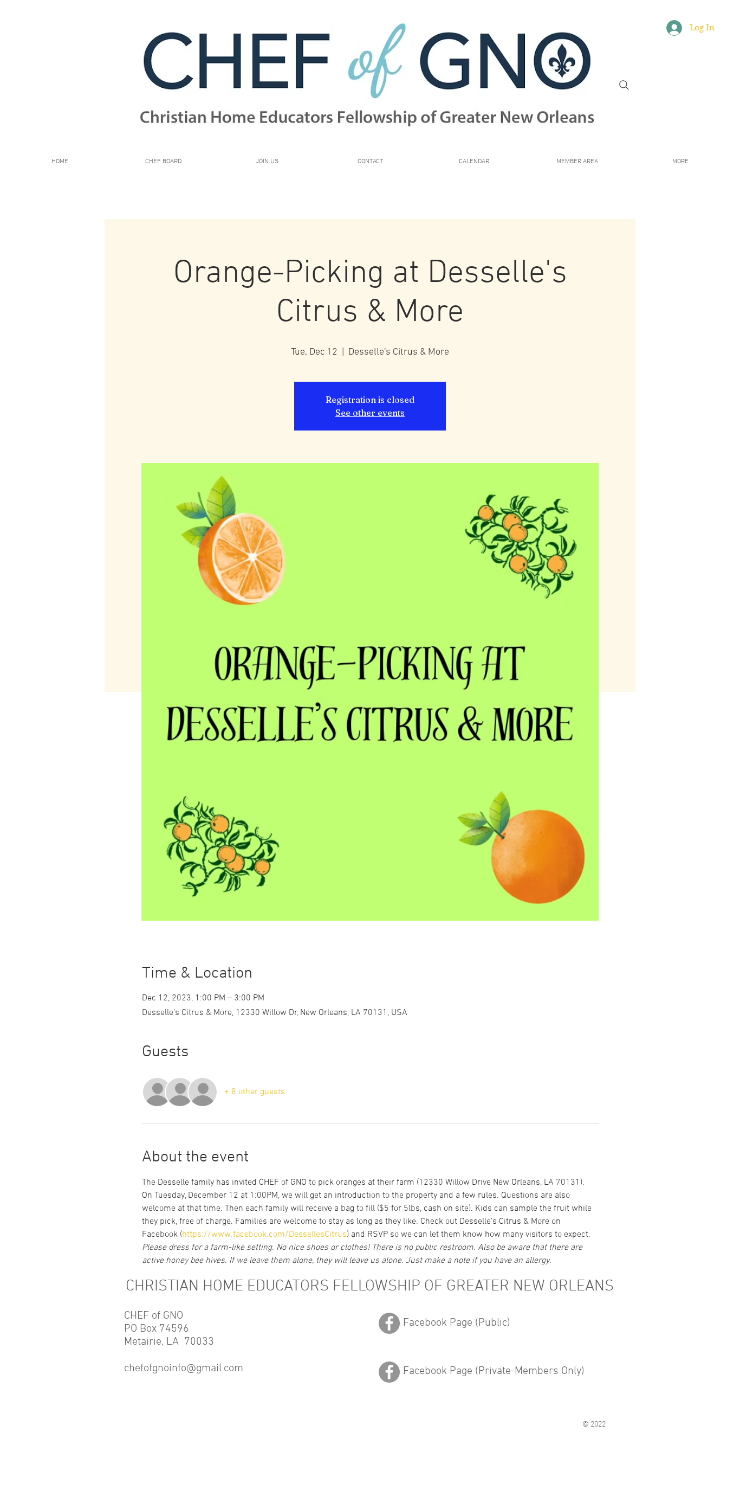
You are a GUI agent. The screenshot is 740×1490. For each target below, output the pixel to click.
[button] (577, 161)
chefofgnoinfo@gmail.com (183, 1368)
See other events (370, 412)
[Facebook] (389, 1323)
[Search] (624, 85)
